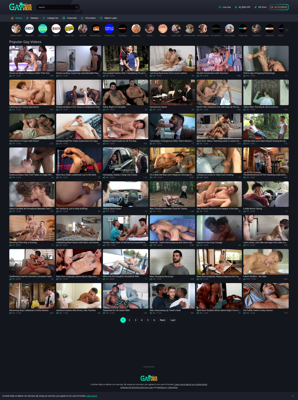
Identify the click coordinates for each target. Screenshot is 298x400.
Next (162, 320)
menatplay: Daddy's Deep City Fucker (120, 175)
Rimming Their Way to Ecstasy (23, 242)
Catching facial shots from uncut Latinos (168, 73)
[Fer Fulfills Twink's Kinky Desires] (266, 299)
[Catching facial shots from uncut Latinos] (172, 62)
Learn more (91, 395)
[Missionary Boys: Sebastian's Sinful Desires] (32, 299)
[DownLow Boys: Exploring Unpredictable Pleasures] (79, 62)
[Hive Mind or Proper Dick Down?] (32, 130)
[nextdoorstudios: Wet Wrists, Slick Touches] (79, 299)
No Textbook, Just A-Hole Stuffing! (72, 208)
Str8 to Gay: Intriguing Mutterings (259, 73)
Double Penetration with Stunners (212, 73)
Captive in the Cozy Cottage (209, 242)
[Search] (76, 7)
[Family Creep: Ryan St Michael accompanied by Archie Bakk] (125, 231)
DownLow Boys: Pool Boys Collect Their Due (29, 73)
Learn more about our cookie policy (190, 384)
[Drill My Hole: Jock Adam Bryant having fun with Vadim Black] (266, 130)
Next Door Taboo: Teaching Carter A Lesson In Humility (218, 141)
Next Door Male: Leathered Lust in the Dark (76, 175)
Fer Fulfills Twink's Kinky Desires (258, 310)
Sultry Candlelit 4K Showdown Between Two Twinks (31, 208)
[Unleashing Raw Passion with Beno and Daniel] (79, 231)
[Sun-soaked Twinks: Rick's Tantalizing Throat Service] (125, 62)
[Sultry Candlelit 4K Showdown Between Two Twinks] (32, 197)
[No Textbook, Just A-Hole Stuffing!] (79, 197)
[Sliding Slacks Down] (125, 197)
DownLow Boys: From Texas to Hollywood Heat (78, 107)
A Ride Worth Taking (252, 208)
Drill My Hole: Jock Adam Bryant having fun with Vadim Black (265, 141)
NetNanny (162, 387)
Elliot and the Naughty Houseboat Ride (121, 276)
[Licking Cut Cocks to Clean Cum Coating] (219, 164)
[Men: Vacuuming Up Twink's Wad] (172, 299)
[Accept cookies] (293, 396)
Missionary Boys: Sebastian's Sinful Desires (28, 310)
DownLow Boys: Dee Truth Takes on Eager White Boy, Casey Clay (31, 175)
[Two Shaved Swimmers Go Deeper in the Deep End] (219, 197)
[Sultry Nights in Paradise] (125, 96)
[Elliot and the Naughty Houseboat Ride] (125, 265)
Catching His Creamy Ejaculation (24, 107)
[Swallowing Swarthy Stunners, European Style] (32, 265)
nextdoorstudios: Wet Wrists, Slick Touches (76, 310)
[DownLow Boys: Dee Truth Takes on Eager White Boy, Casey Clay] (32, 164)
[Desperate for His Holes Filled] (125, 299)
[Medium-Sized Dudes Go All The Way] (125, 130)
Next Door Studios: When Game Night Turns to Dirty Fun (218, 310)
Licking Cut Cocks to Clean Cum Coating (215, 175)
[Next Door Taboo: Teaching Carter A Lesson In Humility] (219, 130)
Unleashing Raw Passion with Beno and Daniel (77, 242)
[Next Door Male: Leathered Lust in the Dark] (79, 164)
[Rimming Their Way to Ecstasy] (32, 231)
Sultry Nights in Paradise (114, 107)
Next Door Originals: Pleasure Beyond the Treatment (218, 276)
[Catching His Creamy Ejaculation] (32, 96)
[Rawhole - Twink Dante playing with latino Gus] (172, 231)
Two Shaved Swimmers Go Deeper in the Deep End (218, 208)
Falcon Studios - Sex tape (254, 276)
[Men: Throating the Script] (172, 265)
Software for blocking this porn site (136, 387)
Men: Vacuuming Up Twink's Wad (165, 310)
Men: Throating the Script (161, 276)
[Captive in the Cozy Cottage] (219, 231)
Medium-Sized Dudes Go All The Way (120, 141)
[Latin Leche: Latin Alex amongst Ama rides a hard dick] (266, 231)
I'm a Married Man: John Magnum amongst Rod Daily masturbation (171, 175)
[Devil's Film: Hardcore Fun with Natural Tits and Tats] (219, 96)
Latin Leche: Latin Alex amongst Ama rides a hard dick (265, 242)
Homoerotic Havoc (158, 107)
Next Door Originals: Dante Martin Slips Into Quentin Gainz (78, 276)
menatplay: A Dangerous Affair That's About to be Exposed (171, 141)
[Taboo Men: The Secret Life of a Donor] (266, 96)
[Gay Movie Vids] (20, 6)
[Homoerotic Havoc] (172, 96)
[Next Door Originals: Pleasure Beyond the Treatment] (219, 265)
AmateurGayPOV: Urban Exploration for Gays (77, 141)
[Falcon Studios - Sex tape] (266, 265)
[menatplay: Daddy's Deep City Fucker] (125, 164)
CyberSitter (172, 387)
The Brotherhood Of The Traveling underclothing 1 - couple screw (265, 175)
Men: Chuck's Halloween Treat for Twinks (168, 208)
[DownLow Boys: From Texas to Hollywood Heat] (79, 96)
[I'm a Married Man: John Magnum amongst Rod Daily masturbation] (172, 164)
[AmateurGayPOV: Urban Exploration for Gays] (79, 130)
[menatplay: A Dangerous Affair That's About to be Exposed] (172, 130)
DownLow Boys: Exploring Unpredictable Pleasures (77, 73)
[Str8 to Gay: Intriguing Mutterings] (266, 62)
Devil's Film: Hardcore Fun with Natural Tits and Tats (218, 107)
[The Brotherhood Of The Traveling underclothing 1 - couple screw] (266, 164)
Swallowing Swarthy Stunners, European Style (30, 276)
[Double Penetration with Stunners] (219, 62)
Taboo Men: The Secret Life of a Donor (260, 107)
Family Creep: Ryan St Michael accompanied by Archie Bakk (124, 242)
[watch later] (13, 49)
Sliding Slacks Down (112, 208)
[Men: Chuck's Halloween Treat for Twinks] (172, 197)
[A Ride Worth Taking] (266, 197)
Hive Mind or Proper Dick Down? (24, 141)
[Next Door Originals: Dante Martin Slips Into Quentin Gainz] (79, 265)
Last (173, 320)
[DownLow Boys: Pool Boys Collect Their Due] (32, 62)
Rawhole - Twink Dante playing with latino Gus (171, 242)
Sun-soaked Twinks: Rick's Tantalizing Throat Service (124, 73)
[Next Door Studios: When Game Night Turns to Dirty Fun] (219, 299)
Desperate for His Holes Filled (116, 310)
